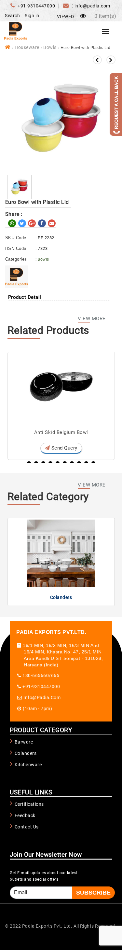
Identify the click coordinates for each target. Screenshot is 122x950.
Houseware (27, 47)
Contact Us (27, 826)
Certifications (29, 804)
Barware (24, 742)
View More (92, 319)
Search (12, 15)
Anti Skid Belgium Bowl (61, 432)
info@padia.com (42, 697)
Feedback (25, 815)
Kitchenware (28, 764)
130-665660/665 (40, 675)
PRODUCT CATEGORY (41, 730)
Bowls (50, 47)
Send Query (63, 448)
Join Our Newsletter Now (46, 854)
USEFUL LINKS (31, 792)
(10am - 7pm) (37, 708)
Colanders (61, 597)
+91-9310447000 (36, 5)
